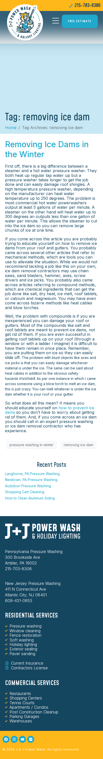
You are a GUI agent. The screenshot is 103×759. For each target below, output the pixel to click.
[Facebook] (6, 739)
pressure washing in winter (32, 445)
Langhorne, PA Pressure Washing (32, 474)
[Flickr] (30, 739)
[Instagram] (14, 739)
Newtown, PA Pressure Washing (31, 480)
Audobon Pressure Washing (28, 486)
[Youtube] (22, 739)
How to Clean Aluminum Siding (30, 498)
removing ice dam (78, 445)
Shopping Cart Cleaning (24, 492)
